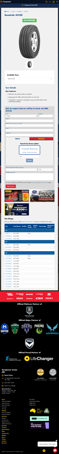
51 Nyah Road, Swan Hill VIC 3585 (12, 379)
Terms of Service (44, 182)
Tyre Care (4, 407)
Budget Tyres (32, 403)
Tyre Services (5, 420)
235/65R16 (8, 286)
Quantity (40, 114)
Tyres (3, 399)
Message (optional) (10, 172)
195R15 (7, 244)
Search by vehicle (27, 222)
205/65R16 (8, 263)
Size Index (31, 399)
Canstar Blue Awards (34, 401)
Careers (4, 441)
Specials (4, 425)
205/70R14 (8, 236)
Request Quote (10, 186)
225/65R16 (8, 284)
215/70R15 (8, 250)
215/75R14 (8, 238)
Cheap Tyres (32, 405)
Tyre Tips (4, 409)
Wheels (4, 410)
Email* (7, 128)
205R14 (7, 233)
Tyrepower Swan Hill (30, 5)
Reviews (4, 443)
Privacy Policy (34, 182)
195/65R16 (8, 256)
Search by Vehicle (6, 401)
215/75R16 (8, 279)
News (3, 437)
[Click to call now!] (46, 2)
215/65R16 (8, 271)
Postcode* (8, 133)
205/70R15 (8, 247)
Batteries (4, 418)
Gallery (4, 435)
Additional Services (6, 424)
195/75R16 (8, 258)
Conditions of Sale (19, 451)
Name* (7, 118)
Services (4, 416)
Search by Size (5, 403)
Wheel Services (5, 422)
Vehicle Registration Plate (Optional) (14, 167)
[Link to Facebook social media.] (44, 450)
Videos (4, 439)
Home (7, 11)
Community (5, 433)
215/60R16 (8, 268)
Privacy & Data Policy (10, 451)
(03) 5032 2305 (9, 383)
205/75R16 (8, 266)
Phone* (14, 123)
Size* (7, 114)
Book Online (5, 429)
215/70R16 (8, 274)
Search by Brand (6, 405)
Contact (4, 427)
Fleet (3, 431)
